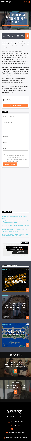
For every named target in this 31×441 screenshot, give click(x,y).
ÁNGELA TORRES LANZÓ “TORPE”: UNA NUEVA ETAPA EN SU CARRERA (15, 226)
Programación (23, 9)
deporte (4, 297)
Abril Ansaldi (6, 289)
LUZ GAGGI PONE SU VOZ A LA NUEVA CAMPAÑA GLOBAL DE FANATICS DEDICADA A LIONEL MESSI (15, 235)
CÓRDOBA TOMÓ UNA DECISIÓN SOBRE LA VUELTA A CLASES (16, 386)
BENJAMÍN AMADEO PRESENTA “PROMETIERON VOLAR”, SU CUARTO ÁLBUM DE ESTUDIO (15, 221)
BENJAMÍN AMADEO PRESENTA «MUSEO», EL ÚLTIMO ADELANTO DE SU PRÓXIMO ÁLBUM (14, 230)
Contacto (15, 14)
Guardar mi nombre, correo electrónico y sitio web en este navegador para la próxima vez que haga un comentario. (18, 155)
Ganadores (13, 9)
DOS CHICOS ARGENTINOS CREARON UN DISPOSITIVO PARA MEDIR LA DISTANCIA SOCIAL (15, 364)
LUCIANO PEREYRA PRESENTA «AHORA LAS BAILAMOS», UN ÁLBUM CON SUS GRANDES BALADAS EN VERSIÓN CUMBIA (15, 216)
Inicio (4, 9)
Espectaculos (6, 324)
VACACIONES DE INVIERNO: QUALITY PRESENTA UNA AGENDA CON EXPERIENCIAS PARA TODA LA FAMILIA (15, 334)
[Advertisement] (15, 189)
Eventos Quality (7, 269)
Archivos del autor (15, 105)
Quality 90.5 (7, 100)
